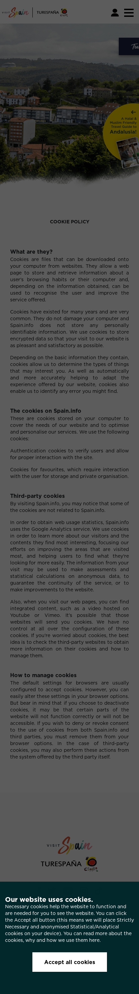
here (94, 940)
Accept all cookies (69, 962)
